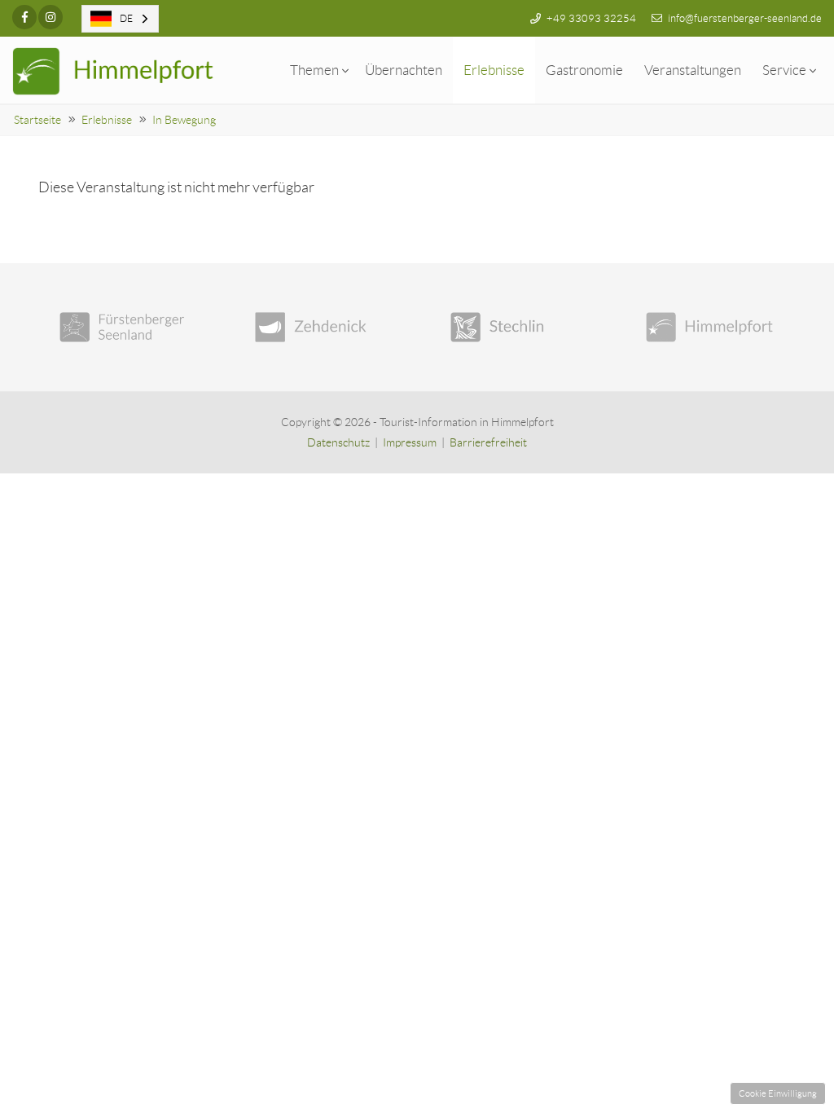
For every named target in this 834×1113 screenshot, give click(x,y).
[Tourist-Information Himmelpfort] (710, 327)
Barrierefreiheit (488, 442)
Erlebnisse (494, 70)
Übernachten (403, 70)
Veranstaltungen (692, 70)
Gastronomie (584, 70)
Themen (314, 70)
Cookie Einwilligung (778, 1093)
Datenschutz (338, 442)
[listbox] (120, 19)
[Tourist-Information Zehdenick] (319, 327)
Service (784, 70)
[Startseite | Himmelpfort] (114, 71)
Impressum (410, 442)
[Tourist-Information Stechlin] (514, 327)
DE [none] (126, 18)
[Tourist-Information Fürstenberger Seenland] (123, 327)
